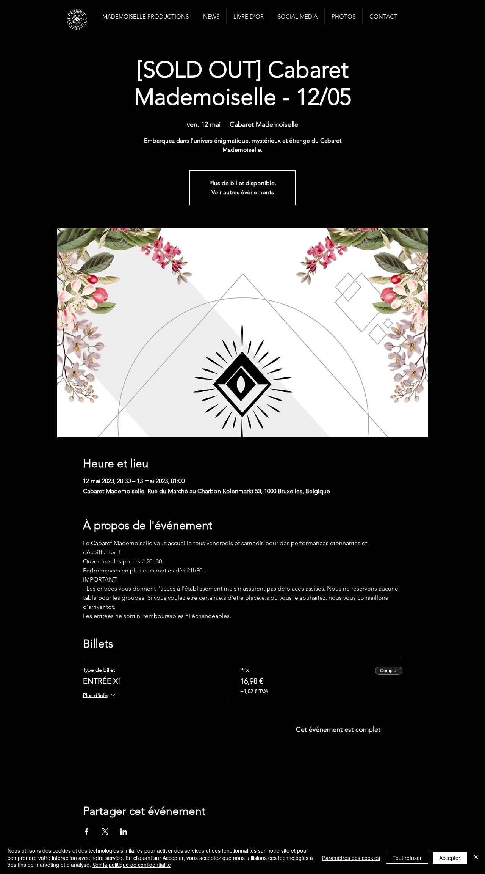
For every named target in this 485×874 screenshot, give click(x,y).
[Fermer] (475, 857)
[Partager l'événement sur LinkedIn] (123, 831)
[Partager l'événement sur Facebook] (86, 831)
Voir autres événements (242, 192)
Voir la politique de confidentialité (131, 864)
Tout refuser (407, 857)
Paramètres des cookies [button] (351, 857)
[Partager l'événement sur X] (105, 831)
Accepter (449, 857)
